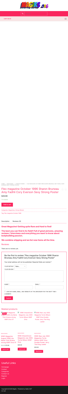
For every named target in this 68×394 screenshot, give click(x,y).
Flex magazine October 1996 (12, 213)
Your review (9, 269)
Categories (5, 371)
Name (6, 284)
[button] (5, 349)
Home (3, 183)
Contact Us (5, 374)
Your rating (9, 266)
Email (37, 284)
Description (5, 221)
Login (3, 378)
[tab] (5, 221)
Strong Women (20, 183)
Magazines (10, 183)
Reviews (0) (17, 221)
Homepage (5, 367)
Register (4, 376)
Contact (4, 369)
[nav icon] (66, 19)
